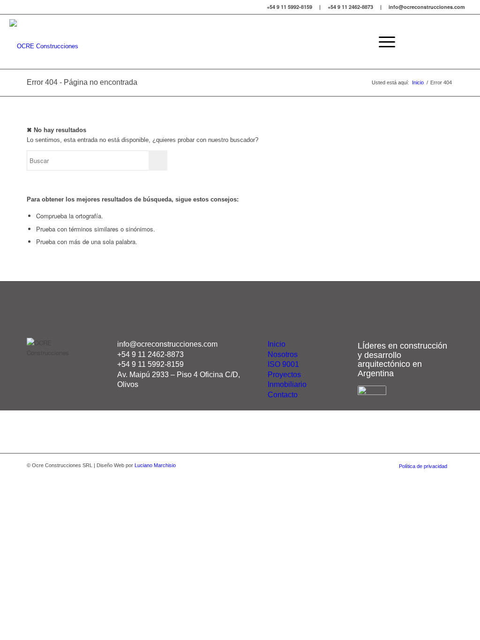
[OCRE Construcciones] (43, 42)
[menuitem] (384, 42)
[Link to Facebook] (449, 41)
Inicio (276, 344)
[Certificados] (372, 392)
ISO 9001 (283, 364)
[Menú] (384, 42)
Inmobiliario (287, 384)
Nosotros (283, 354)
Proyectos (284, 375)
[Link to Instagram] (421, 41)
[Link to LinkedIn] (435, 41)
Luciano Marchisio (155, 465)
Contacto (283, 395)
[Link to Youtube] (464, 41)
